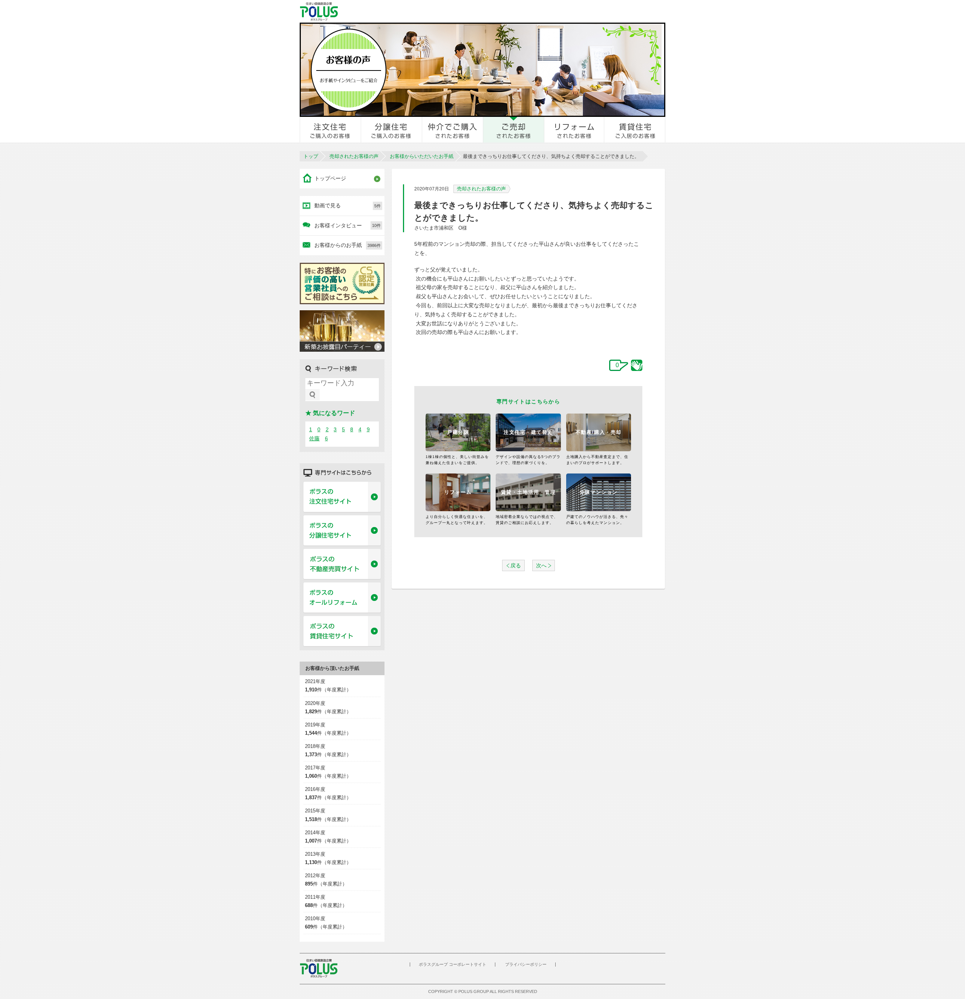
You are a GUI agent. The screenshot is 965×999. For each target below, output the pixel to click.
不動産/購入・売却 (599, 432)
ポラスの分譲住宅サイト (342, 530)
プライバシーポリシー (526, 964)
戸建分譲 (458, 432)
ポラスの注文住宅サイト (342, 497)
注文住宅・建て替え (528, 432)
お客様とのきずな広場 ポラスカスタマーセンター (404, 11)
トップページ (330, 178)
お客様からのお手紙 (347, 245)
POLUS (318, 968)
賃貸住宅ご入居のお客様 (635, 129)
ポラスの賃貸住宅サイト (342, 631)
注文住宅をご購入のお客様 (330, 129)
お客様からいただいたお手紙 (421, 156)
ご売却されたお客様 (513, 129)
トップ (310, 156)
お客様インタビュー (347, 225)
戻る (515, 565)
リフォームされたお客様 (574, 129)
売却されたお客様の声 (353, 156)
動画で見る (347, 205)
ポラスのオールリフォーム (342, 597)
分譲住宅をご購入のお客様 (391, 129)
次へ (541, 565)
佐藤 (314, 438)
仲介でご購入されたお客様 (452, 129)
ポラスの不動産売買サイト (342, 564)
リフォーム (458, 492)
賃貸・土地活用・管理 (528, 492)
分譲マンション (598, 492)
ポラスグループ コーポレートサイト (452, 964)
